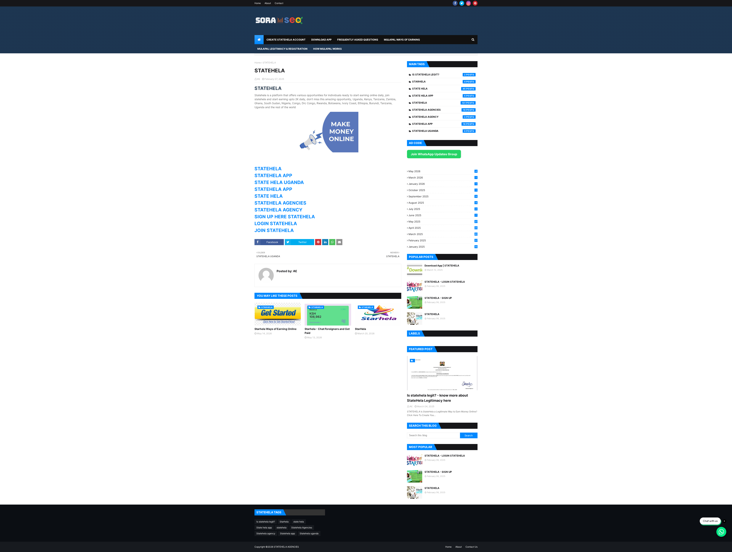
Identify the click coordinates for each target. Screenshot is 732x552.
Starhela (439, 81)
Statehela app (439, 123)
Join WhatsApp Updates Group (434, 154)
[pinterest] (475, 3)
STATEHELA (268, 168)
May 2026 (443, 171)
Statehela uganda (439, 130)
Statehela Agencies (439, 109)
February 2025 (443, 240)
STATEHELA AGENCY (278, 210)
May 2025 (443, 221)
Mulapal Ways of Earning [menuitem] (402, 39)
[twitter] (461, 3)
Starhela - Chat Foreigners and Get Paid (327, 330)
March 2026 (443, 177)
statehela (439, 102)
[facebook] (455, 3)
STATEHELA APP (273, 175)
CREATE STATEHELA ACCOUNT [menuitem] (286, 39)
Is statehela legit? (439, 74)
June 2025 (443, 215)
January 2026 (443, 183)
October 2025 (443, 190)
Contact (279, 3)
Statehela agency (439, 116)
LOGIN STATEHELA (275, 223)
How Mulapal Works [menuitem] (327, 48)
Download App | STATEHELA (442, 265)
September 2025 (443, 196)
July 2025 (443, 208)
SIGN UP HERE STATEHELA (285, 216)
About (268, 3)
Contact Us (472, 546)
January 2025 (443, 246)
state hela (439, 88)
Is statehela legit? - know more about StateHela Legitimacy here (437, 397)
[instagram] (468, 3)
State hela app (439, 95)
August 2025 (443, 202)
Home (257, 3)
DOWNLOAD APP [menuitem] (321, 39)
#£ (258, 79)
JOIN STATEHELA (274, 230)
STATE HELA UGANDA (279, 182)
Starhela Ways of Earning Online (275, 328)
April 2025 (443, 227)
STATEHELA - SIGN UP (438, 297)
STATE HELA (269, 196)
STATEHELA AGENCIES (280, 203)
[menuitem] (259, 39)
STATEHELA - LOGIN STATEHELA (445, 281)
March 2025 (443, 234)
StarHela (360, 328)
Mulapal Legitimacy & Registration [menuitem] (282, 48)
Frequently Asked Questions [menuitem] (357, 39)
